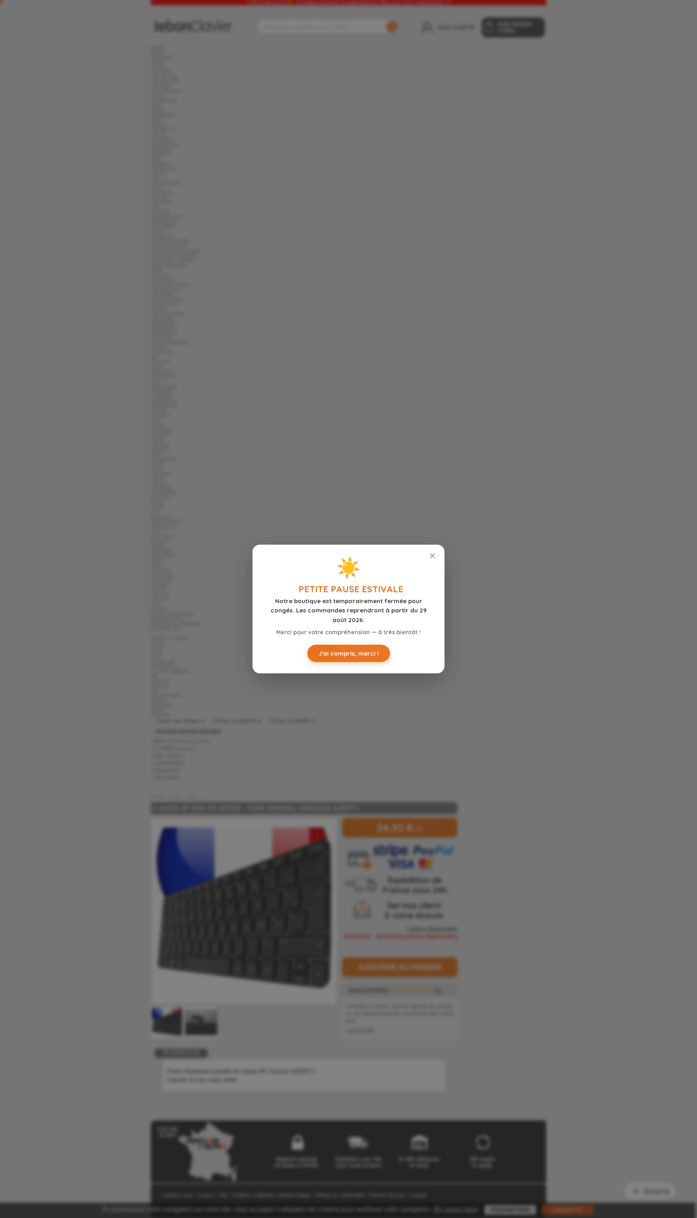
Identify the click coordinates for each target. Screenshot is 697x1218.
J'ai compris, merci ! (349, 653)
